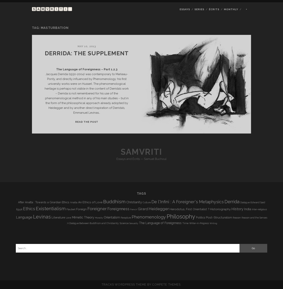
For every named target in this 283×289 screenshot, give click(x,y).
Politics (200, 217)
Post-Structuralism (219, 217)
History (237, 209)
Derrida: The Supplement (87, 53)
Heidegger (159, 209)
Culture (147, 202)
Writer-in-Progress (199, 223)
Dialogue (245, 202)
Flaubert (70, 209)
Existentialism (51, 208)
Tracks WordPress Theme (124, 284)
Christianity (134, 202)
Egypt (19, 209)
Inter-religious (259, 209)
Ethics (29, 208)
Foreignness (118, 209)
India (247, 209)
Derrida (231, 201)
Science (124, 223)
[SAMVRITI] (52, 9)
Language (24, 217)
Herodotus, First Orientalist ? (189, 209)
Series (199, 9)
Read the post (86, 121)
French (133, 209)
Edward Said (257, 202)
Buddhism (114, 201)
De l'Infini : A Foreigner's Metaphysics (188, 201)
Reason (237, 217)
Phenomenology (149, 216)
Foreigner (97, 208)
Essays (185, 9)
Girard (143, 209)
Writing (213, 223)
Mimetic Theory (83, 217)
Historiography (220, 209)
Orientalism (112, 217)
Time (185, 223)
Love (68, 217)
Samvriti (141, 152)
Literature (58, 217)
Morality (99, 218)
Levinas (42, 217)
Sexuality (133, 223)
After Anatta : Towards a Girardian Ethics (43, 202)
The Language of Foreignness (160, 223)
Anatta (73, 202)
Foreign (81, 209)
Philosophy (181, 216)
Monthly (231, 9)
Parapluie (126, 217)
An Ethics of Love (90, 202)
